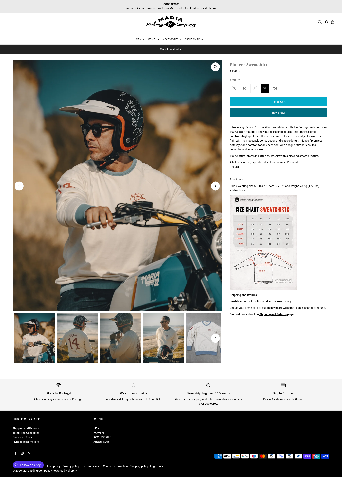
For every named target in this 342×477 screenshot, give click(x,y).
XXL (275, 88)
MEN (96, 428)
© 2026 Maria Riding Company (31, 470)
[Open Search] (320, 22)
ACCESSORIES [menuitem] (170, 39)
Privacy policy (70, 466)
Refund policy (52, 466)
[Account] (326, 22)
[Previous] (19, 185)
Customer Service (23, 437)
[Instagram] (22, 453)
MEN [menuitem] (138, 39)
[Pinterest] (29, 453)
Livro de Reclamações (26, 441)
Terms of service (91, 466)
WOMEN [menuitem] (152, 39)
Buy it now (278, 112)
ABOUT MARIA (102, 441)
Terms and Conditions (26, 432)
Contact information (115, 466)
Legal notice (157, 466)
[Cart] (332, 22)
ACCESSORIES (102, 437)
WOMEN (98, 432)
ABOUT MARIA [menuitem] (192, 39)
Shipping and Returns (273, 314)
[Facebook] (15, 453)
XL (264, 88)
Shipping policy (139, 466)
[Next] (215, 185)
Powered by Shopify (64, 470)
